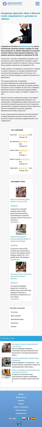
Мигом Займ (14, 150)
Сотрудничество (21, 413)
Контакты (21, 400)
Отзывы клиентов (21, 410)
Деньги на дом (15, 159)
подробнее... (14, 222)
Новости (21, 404)
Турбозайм (14, 168)
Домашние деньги (25, 46)
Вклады (21, 394)
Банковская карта (17, 319)
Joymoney (13, 135)
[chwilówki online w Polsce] (23, 418)
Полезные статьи (7, 338)
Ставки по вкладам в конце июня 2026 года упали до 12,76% (25, 371)
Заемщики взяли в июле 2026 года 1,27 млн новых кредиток (20, 276)
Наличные (14, 323)
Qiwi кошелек (16, 316)
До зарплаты (14, 141)
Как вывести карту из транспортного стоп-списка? (25, 345)
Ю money (14, 312)
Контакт (13, 326)
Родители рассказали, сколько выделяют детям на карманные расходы (20, 239)
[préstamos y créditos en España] (33, 418)
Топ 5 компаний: (17, 130)
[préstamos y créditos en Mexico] (28, 418)
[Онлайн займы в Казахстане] (19, 418)
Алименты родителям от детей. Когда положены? (25, 359)
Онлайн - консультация (21, 407)
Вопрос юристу (21, 397)
